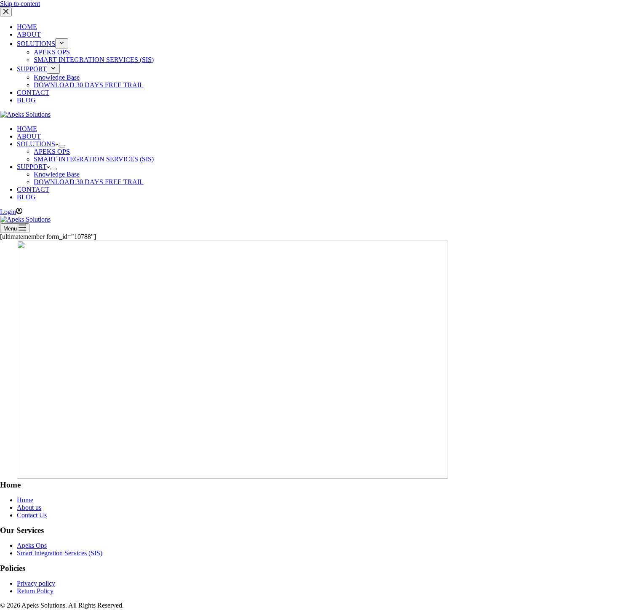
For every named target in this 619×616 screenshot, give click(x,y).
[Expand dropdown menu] (62, 146)
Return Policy (35, 591)
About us (29, 507)
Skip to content (20, 3)
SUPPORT (32, 166)
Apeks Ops (32, 545)
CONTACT (33, 189)
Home (25, 500)
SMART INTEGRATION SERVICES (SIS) (94, 159)
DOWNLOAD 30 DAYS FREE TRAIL (89, 181)
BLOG (26, 197)
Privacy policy (36, 583)
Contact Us (32, 515)
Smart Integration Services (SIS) (59, 553)
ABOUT (29, 136)
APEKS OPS (52, 151)
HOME (27, 128)
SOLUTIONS (36, 143)
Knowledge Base (57, 174)
